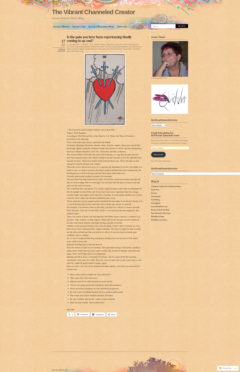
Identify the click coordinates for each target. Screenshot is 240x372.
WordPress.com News (159, 220)
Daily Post (155, 189)
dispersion (110, 44)
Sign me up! (158, 154)
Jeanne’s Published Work (101, 26)
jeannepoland (74, 44)
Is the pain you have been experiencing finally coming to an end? (99, 38)
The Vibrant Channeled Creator (93, 12)
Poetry (85, 44)
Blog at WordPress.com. (60, 370)
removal (75, 49)
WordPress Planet (157, 216)
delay (103, 44)
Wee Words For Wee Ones (161, 213)
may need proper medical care (120, 46)
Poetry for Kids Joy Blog (160, 210)
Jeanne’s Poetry (61, 26)
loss (106, 46)
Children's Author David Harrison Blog (166, 186)
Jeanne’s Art (79, 26)
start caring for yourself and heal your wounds (115, 49)
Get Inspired (155, 196)
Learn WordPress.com (159, 206)
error (125, 44)
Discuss (154, 193)
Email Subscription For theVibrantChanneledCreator (165, 134)
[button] (169, 99)
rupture (82, 49)
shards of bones (91, 49)
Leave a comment (61, 50)
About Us (122, 26)
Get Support (155, 203)
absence (97, 44)
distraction (119, 44)
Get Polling (155, 199)
